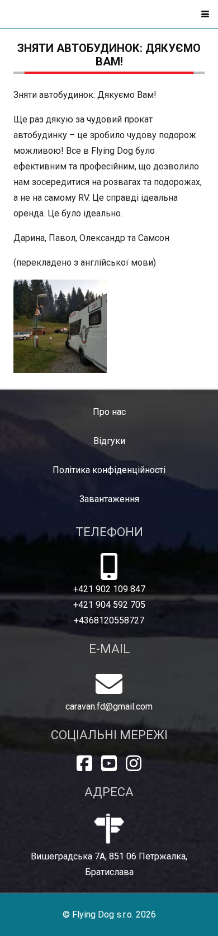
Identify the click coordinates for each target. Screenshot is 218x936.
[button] (205, 14)
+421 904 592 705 (109, 604)
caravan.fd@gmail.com (109, 706)
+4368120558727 (109, 620)
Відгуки (109, 441)
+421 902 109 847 (109, 589)
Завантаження (109, 499)
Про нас (109, 411)
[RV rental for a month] (60, 326)
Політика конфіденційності (109, 470)
